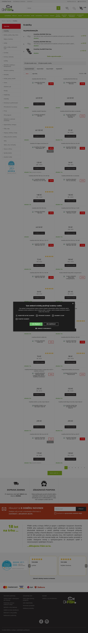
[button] (44, 328)
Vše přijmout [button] (36, 324)
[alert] (44, 316)
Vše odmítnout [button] (51, 324)
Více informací (46, 311)
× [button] (72, 303)
